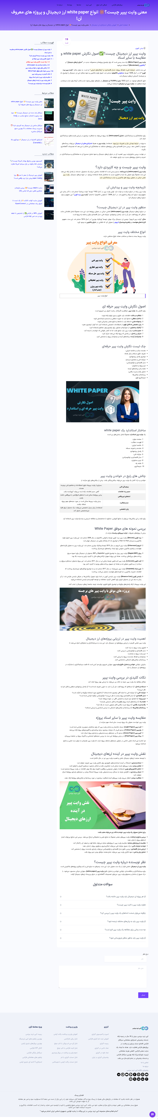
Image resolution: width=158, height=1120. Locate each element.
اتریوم (117, 222)
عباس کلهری (139, 48)
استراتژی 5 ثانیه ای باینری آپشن (31, 1062)
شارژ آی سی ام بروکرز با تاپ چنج (65, 1043)
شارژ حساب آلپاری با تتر (69, 1057)
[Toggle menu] (152, 1114)
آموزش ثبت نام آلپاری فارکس (98, 1039)
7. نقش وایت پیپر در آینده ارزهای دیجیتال (39, 80)
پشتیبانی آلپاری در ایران (100, 1057)
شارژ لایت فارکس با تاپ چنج (67, 1048)
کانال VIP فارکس (36, 1048)
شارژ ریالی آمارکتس (70, 1039)
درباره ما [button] (59, 5)
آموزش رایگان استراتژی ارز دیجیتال (103, 25)
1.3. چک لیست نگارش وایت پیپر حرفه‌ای (37, 62)
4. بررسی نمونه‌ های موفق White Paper (40, 71)
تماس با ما (144, 1062)
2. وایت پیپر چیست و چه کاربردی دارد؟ (40, 56)
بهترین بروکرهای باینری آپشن (31, 1043)
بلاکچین (142, 65)
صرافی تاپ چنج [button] (102, 5)
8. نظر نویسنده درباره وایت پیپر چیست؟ (40, 84)
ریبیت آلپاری (104, 1043)
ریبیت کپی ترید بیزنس (34, 1034)
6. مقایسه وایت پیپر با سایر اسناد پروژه (40, 77)
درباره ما (145, 1066)
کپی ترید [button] (89, 5)
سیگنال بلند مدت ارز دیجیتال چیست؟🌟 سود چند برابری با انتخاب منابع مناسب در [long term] (26, 116)
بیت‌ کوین (77, 195)
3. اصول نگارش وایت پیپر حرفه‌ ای (42, 59)
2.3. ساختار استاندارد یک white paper (38, 65)
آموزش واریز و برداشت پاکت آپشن (65, 1034)
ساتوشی (120, 73)
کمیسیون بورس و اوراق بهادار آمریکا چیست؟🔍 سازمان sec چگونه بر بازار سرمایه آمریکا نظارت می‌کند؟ (26, 164)
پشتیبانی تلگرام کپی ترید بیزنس (137, 1070)
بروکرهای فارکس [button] (117, 5)
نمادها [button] (79, 5)
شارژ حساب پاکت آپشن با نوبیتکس (64, 1062)
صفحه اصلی (123, 25)
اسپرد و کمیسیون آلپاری (100, 1034)
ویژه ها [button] (69, 5)
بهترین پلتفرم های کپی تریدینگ (30, 1039)
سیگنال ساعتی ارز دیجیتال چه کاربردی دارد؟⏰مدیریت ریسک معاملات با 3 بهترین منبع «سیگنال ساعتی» (26, 128)
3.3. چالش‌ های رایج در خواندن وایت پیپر (37, 68)
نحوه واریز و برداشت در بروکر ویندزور (64, 1053)
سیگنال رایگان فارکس (34, 1053)
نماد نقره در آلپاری (102, 1053)
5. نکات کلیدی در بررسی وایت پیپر (42, 74)
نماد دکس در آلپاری (102, 1048)
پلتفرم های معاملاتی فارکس (32, 1057)
